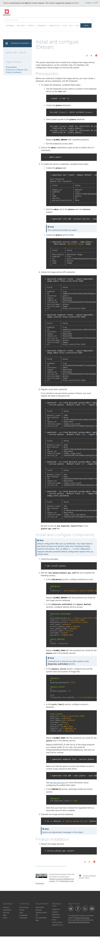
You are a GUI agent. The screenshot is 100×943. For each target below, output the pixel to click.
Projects (6, 907)
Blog (65, 26)
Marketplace (54, 26)
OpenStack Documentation (20, 43)
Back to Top (92, 3)
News (5, 918)
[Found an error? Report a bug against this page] (96, 56)
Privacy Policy (57, 922)
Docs (71, 26)
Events (31, 26)
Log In (86, 25)
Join (77, 26)
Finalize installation (14, 72)
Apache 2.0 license (82, 918)
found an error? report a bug (87, 877)
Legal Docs (56, 909)
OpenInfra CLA (57, 925)
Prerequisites (11, 67)
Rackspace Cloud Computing (78, 922)
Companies (23, 915)
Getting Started (41, 912)
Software (10, 26)
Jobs (21, 912)
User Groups (23, 907)
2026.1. (76, 3)
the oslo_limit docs (57, 782)
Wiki (37, 920)
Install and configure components (20, 70)
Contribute (23, 918)
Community (41, 26)
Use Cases (21, 26)
